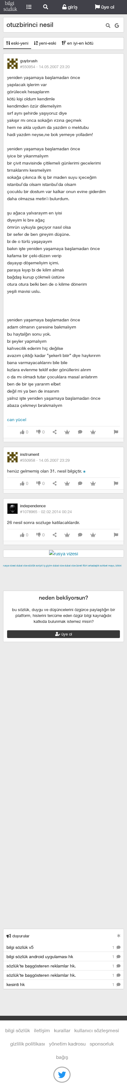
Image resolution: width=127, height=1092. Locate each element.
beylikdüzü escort (93, 587)
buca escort (73, 572)
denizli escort (100, 572)
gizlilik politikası (27, 1043)
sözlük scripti (35, 565)
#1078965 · (46, 511)
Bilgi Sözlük (10, 7)
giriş (72, 7)
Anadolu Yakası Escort (77, 580)
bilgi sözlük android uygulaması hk (61, 956)
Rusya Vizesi (9, 565)
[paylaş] (54, 432)
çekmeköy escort (36, 580)
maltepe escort (43, 572)
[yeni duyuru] (119, 936)
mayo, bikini (114, 565)
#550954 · (45, 66)
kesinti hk (61, 984)
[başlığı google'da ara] (117, 25)
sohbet (104, 565)
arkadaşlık (93, 565)
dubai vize (21, 565)
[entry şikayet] (116, 432)
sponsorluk (102, 1043)
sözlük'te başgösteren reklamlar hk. (61, 965)
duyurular (20, 936)
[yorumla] (80, 432)
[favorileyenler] (93, 432)
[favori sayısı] (67, 432)
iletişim (42, 1030)
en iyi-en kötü (79, 43)
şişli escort (29, 587)
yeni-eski (47, 43)
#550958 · (45, 460)
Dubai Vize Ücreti (73, 565)
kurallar (62, 1030)
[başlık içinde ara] (108, 25)
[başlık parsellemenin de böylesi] (84, 470)
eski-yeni (19, 43)
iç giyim (47, 565)
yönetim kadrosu (67, 1043)
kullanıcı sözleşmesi (96, 1030)
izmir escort (15, 572)
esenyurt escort (57, 587)
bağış (62, 1057)
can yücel (16, 419)
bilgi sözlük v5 (61, 947)
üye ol (107, 7)
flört (85, 565)
